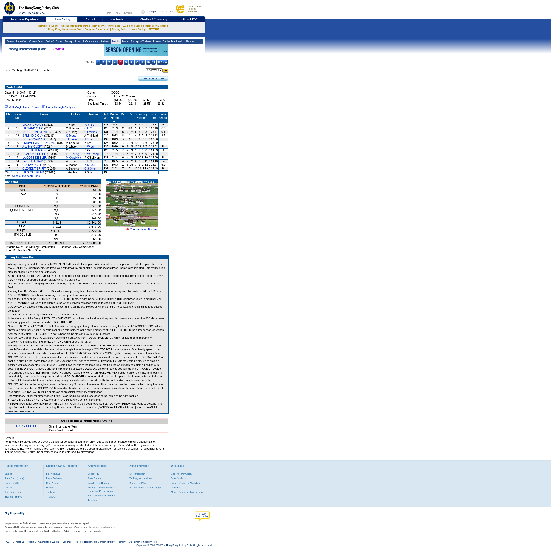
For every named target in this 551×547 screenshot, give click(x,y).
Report (125, 41)
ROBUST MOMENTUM (37, 132)
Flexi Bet (175, 487)
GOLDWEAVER (32, 165)
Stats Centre (94, 478)
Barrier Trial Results (173, 41)
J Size (88, 139)
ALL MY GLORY (32, 146)
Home (108, 13)
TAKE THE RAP (32, 161)
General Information (181, 474)
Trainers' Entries (13, 496)
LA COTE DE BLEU (34, 157)
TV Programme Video (140, 478)
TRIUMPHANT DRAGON (38, 143)
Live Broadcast (137, 474)
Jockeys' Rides (72, 41)
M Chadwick (73, 157)
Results (115, 41)
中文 (118, 13)
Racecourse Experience (24, 19)
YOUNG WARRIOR (34, 139)
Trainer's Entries (54, 41)
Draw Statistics (179, 478)
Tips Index (93, 500)
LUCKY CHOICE (32, 124)
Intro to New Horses (98, 483)
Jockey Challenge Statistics (185, 483)
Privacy (122, 542)
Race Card (21, 41)
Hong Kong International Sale (65, 29)
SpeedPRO (94, 474)
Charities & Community (153, 19)
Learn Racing (138, 29)
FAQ (172, 11)
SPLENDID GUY (32, 135)
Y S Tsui (89, 165)
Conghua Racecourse (97, 29)
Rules (78, 542)
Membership (117, 19)
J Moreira (71, 139)
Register (162, 11)
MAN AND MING (32, 128)
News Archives (54, 478)
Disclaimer (134, 542)
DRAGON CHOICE (34, 154)
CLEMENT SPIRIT (34, 168)
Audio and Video (132, 26)
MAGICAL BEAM (33, 172)
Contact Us (19, 542)
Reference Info (90, 41)
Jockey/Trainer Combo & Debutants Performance (101, 489)
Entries (10, 41)
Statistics (105, 41)
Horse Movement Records (102, 495)
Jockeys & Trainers (140, 41)
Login (152, 11)
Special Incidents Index (26, 176)
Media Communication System (187, 492)
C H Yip (89, 128)
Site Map (67, 542)
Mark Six (192, 11)
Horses (157, 41)
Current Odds (36, 41)
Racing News (98, 26)
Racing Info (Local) (48, 26)
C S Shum (90, 168)
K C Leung (72, 154)
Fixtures (189, 41)
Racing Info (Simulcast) (74, 26)
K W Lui (89, 146)
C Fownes (90, 132)
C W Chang (91, 154)
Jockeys (50, 492)
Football (192, 9)
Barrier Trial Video (138, 483)
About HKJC (190, 19)
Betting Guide (120, 29)
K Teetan (71, 135)
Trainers (50, 496)
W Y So (89, 124)
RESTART (154, 29)
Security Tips (150, 542)
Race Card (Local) (14, 478)
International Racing (156, 26)
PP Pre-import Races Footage (145, 487)
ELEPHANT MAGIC (34, 150)
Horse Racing (195, 6)
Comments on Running (144, 229)
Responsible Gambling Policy (99, 542)
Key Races (114, 26)
